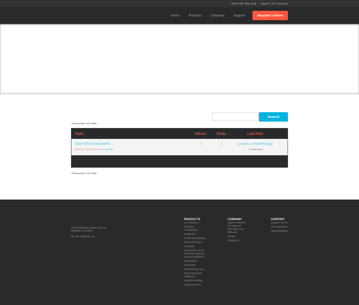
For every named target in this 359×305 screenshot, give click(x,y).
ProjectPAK (108, 149)
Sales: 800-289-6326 (243, 3)
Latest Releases (279, 230)
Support (239, 15)
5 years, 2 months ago (255, 144)
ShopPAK (189, 246)
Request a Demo (270, 15)
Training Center (279, 226)
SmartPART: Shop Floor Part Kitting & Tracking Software (194, 253)
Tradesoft (97, 14)
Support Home (279, 222)
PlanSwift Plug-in (194, 242)
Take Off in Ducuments (92, 144)
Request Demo (192, 284)
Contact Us (234, 240)
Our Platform (191, 222)
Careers (232, 236)
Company (217, 15)
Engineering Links (194, 269)
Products (195, 15)
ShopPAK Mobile (193, 280)
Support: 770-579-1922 (274, 3)
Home (175, 15)
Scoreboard (190, 260)
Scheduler (190, 265)
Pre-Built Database (194, 238)
